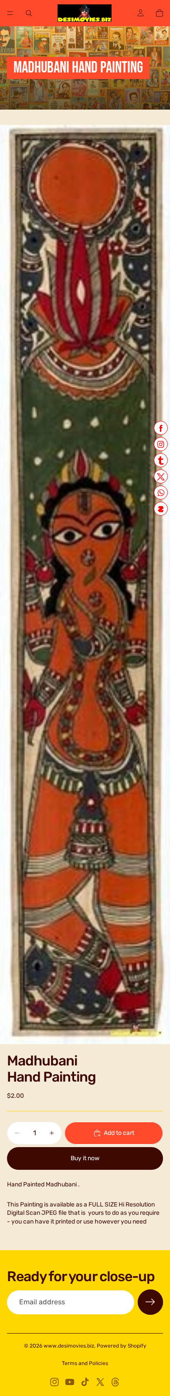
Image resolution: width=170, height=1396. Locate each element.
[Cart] (159, 13)
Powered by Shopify (121, 1346)
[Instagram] (54, 1382)
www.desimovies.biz (69, 1346)
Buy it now (85, 1158)
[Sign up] (150, 1302)
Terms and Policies (85, 1363)
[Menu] (10, 13)
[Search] (28, 13)
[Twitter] (100, 1382)
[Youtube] (70, 1382)
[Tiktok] (85, 1382)
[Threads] (115, 1382)
